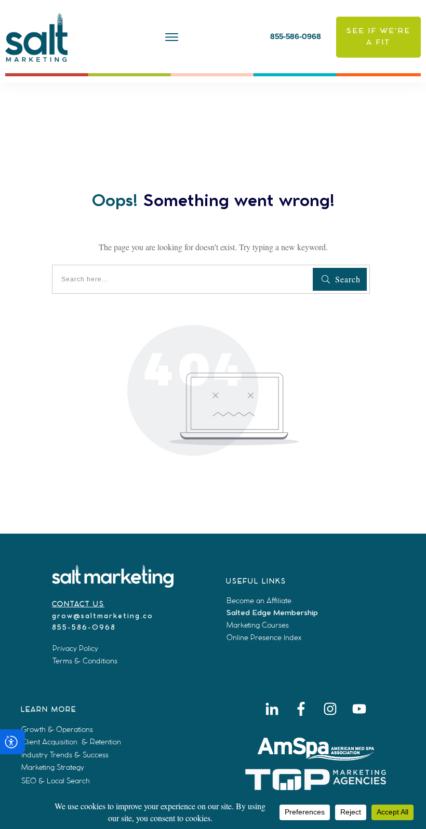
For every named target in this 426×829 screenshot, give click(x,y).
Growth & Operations (57, 729)
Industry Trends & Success (65, 755)
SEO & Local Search (55, 781)
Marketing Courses (258, 625)
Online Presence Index (264, 637)
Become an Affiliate (259, 600)
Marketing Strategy (52, 767)
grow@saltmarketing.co (102, 616)
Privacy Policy (75, 648)
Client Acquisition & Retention (71, 742)
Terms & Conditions (84, 661)
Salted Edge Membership (272, 613)
